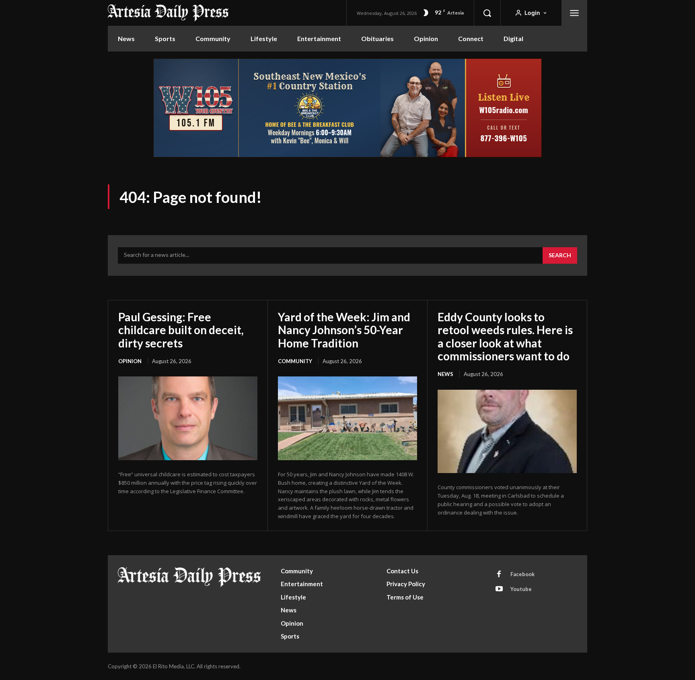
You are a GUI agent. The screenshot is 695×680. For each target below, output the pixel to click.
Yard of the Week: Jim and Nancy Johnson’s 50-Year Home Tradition (344, 329)
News (445, 374)
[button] (487, 13)
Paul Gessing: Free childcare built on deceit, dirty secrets (181, 329)
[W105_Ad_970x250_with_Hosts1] (347, 156)
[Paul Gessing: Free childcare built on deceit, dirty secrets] (187, 418)
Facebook (522, 574)
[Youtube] (499, 589)
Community (295, 361)
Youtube (521, 589)
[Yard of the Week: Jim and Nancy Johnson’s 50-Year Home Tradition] (347, 418)
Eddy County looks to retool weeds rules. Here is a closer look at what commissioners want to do (505, 336)
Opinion (130, 361)
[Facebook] (499, 574)
